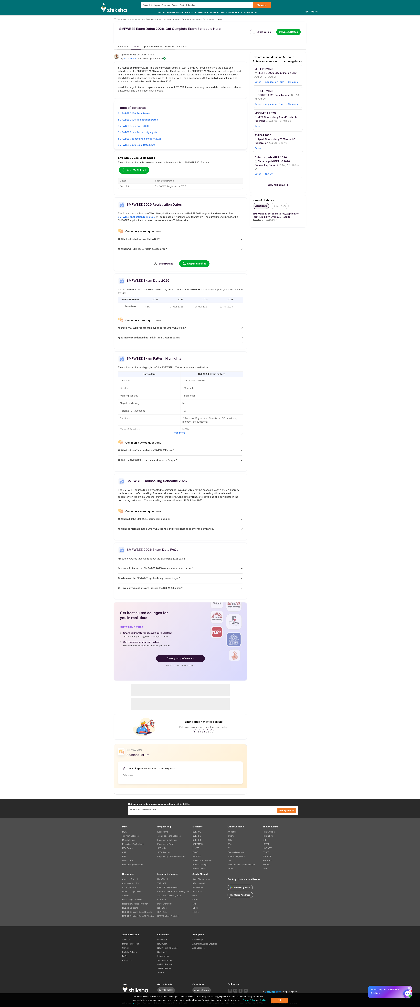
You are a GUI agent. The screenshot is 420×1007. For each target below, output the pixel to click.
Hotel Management (236, 856)
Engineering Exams (166, 844)
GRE (194, 896)
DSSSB (266, 852)
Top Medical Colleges (202, 860)
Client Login (197, 940)
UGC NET (267, 848)
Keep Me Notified (136, 170)
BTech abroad (198, 883)
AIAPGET (196, 856)
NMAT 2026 (162, 879)
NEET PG (196, 836)
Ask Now (375, 993)
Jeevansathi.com (164, 960)
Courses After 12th (130, 883)
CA (229, 848)
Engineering (162, 832)
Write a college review (132, 891)
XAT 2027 (161, 883)
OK (279, 1000)
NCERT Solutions (130, 908)
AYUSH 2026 (262, 135)
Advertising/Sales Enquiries (204, 944)
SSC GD (266, 865)
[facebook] (240, 991)
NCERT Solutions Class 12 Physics (138, 916)
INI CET (195, 848)
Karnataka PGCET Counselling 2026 (173, 891)
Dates (257, 82)
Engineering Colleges (167, 840)
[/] (115, 19)
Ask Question (286, 810)
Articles (125, 896)
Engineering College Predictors (171, 856)
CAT (124, 852)
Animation (232, 832)
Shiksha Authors (129, 952)
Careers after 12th (130, 879)
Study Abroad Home (201, 879)
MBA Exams (127, 848)
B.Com (231, 836)
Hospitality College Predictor (135, 904)
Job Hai (160, 972)
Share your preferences (180, 658)
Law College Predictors (132, 900)
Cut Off (269, 174)
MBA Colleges (128, 840)
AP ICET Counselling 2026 (169, 896)
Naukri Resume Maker (167, 948)
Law (229, 860)
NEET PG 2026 (263, 69)
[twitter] (246, 991)
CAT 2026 (161, 900)
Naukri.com (162, 944)
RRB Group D (269, 832)
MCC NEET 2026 (265, 113)
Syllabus (293, 82)
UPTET (266, 844)
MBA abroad (197, 887)
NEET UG (196, 832)
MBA (124, 832)
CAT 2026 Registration (167, 887)
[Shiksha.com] (115, 7)
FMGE (195, 852)
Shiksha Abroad (164, 968)
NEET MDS (197, 844)
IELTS (195, 908)
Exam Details (264, 32)
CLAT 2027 (162, 912)
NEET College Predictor (168, 916)
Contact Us (127, 960)
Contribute (198, 984)
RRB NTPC (268, 836)
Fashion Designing (236, 852)
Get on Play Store (242, 887)
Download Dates (288, 32)
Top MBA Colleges (130, 836)
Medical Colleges (200, 865)
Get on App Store (242, 895)
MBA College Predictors (132, 865)
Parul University (164, 904)
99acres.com (163, 956)
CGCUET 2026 (263, 91)
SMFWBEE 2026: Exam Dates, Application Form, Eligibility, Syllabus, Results (276, 215)
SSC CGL (267, 856)
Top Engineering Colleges (169, 836)
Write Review (203, 990)
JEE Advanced (163, 852)
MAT (124, 856)
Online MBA (127, 860)
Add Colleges (198, 948)
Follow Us (233, 984)
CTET (265, 840)
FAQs (124, 956)
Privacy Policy (249, 1000)
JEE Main (161, 848)
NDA (265, 869)
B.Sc (230, 840)
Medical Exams (199, 869)
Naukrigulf (162, 952)
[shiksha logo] (136, 988)
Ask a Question (129, 887)
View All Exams (276, 184)
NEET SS (196, 840)
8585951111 (167, 990)
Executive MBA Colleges (133, 844)
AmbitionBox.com (165, 964)
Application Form (274, 82)
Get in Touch (164, 984)
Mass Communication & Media (241, 865)
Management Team (130, 944)
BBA (229, 844)
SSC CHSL (268, 860)
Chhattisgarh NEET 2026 (270, 157)
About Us (126, 940)
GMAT (195, 900)
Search (261, 5)
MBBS (230, 869)
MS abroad (197, 891)
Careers (125, 948)
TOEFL (195, 912)
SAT (194, 904)
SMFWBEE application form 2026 (136, 216)
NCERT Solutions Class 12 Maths (137, 912)
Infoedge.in (162, 940)
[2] (406, 992)
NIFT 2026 (162, 908)
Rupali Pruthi (130, 58)
